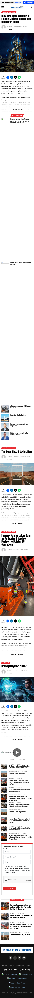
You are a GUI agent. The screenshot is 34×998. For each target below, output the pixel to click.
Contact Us (29, 965)
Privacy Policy (20, 965)
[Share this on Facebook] (7, 77)
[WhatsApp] (19, 77)
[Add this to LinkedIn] (11, 77)
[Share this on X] (15, 77)
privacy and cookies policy (13, 868)
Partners (11, 965)
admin (10, 29)
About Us (4, 965)
